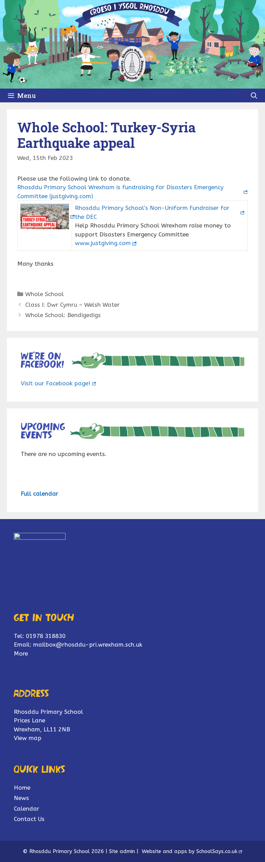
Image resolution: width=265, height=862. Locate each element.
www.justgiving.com (103, 243)
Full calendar (39, 493)
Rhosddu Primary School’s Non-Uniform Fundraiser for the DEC (152, 212)
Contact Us (29, 818)
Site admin (122, 851)
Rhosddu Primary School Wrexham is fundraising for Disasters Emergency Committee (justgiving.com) (120, 192)
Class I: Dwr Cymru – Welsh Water (72, 304)
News (21, 797)
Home (22, 787)
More (21, 653)
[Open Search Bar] (254, 95)
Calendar (26, 808)
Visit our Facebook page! (55, 383)
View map (27, 737)
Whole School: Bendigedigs (63, 315)
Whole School (44, 294)
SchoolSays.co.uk (216, 851)
